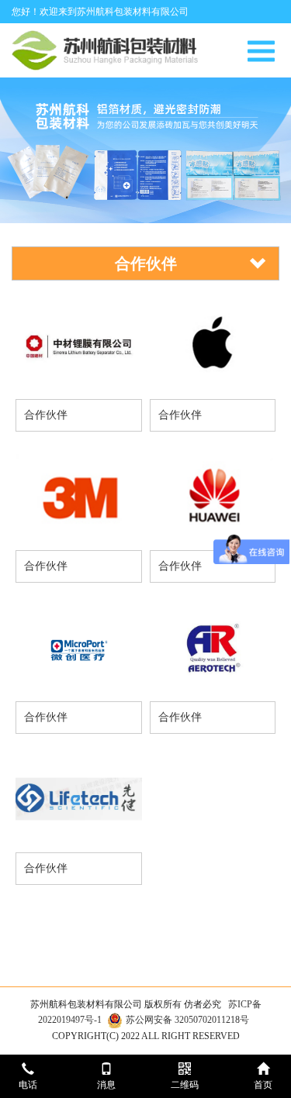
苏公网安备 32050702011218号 (187, 1019)
